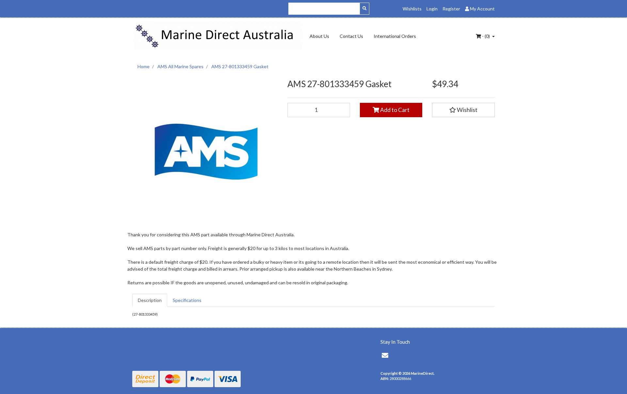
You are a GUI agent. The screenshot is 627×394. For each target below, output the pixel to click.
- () (486, 36)
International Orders (395, 36)
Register (451, 8)
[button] (463, 110)
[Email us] (385, 355)
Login (432, 8)
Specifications (187, 300)
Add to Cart (394, 109)
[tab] (149, 300)
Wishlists (412, 8)
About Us (319, 36)
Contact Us (351, 36)
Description (150, 300)
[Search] (364, 9)
